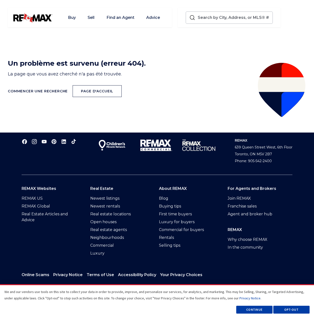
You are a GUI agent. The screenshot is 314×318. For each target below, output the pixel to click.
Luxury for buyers (177, 222)
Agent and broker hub (250, 214)
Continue (254, 309)
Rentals (166, 237)
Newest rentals (105, 206)
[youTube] (44, 141)
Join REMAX (239, 198)
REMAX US (32, 198)
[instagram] (34, 141)
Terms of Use (100, 274)
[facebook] (24, 141)
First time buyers (175, 214)
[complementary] (181, 275)
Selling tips (169, 245)
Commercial (102, 245)
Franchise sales (242, 206)
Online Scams (35, 274)
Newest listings (104, 198)
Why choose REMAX (247, 239)
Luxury (97, 253)
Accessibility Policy (137, 274)
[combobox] (234, 18)
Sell (91, 17)
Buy (72, 17)
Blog (163, 198)
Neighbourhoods (107, 237)
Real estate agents (108, 229)
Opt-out (291, 309)
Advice (153, 17)
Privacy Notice (68, 274)
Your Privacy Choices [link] (181, 274)
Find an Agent (120, 17)
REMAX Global (36, 206)
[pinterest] (54, 141)
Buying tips (170, 206)
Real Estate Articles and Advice (45, 217)
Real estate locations (110, 214)
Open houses (103, 222)
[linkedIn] (64, 141)
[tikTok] (74, 141)
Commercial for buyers (181, 229)
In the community (245, 247)
